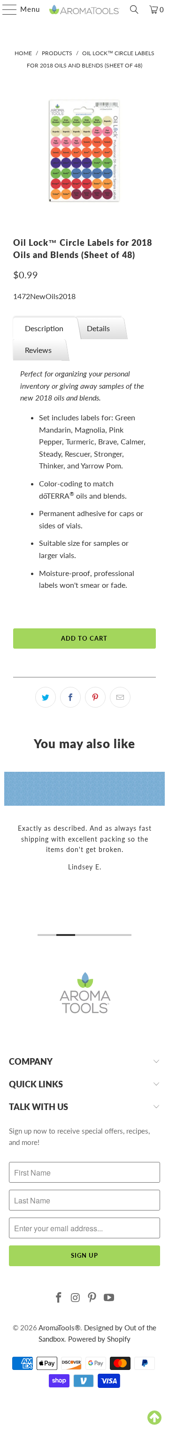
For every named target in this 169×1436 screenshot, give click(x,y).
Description (44, 328)
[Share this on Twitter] (45, 697)
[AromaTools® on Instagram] (76, 1298)
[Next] (161, 856)
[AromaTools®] (84, 9)
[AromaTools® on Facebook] (59, 1298)
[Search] (134, 9)
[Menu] (5, 9)
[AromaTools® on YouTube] (109, 1298)
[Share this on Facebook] (70, 697)
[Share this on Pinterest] (95, 697)
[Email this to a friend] (120, 697)
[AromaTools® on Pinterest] (92, 1298)
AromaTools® (59, 1327)
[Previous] (8, 856)
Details (98, 328)
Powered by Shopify (99, 1339)
